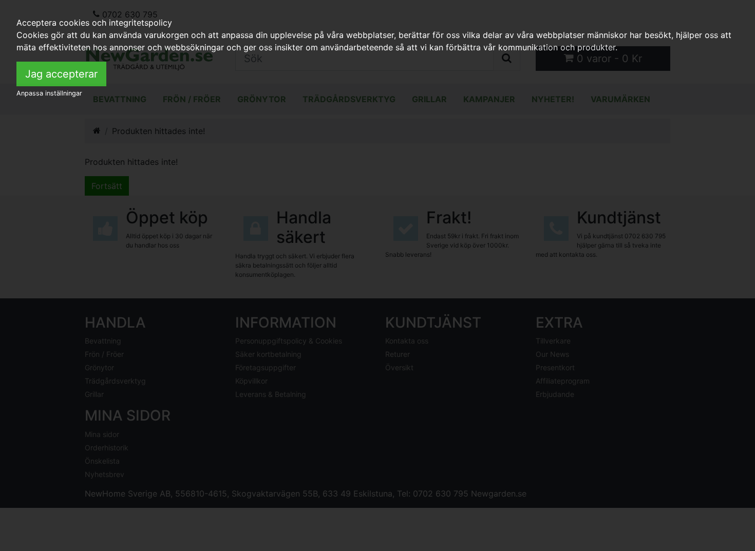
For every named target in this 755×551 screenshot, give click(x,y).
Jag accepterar (61, 74)
